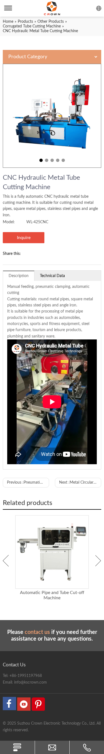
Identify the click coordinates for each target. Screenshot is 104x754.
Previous (6, 561)
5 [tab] (63, 160)
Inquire (24, 237)
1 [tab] (41, 160)
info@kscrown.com (30, 682)
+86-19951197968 (25, 676)
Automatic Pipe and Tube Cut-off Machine (52, 595)
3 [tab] (52, 160)
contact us (37, 632)
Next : (80, 482)
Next (98, 561)
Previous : (28, 482)
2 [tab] (46, 160)
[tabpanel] (52, 115)
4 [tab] (57, 160)
